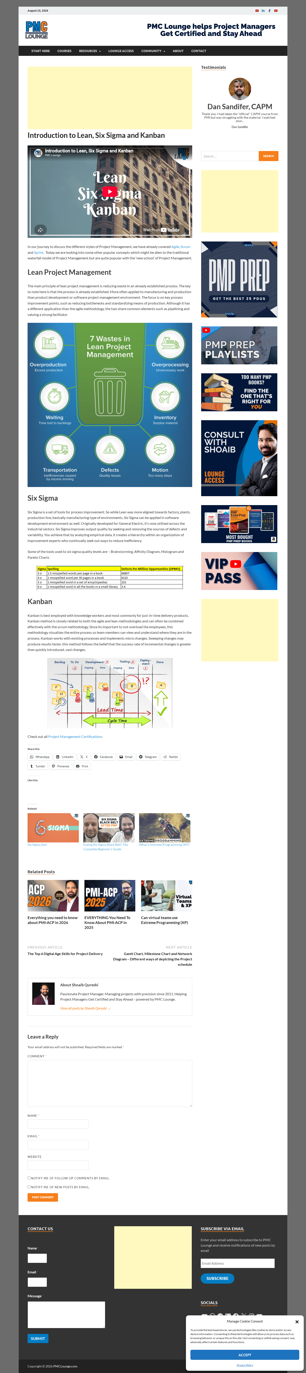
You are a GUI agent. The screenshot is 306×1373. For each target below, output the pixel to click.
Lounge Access (121, 51)
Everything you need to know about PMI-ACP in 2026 (53, 920)
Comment (37, 1056)
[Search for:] (239, 156)
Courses (64, 51)
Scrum (185, 246)
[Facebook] (269, 11)
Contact (198, 51)
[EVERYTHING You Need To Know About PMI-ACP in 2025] (110, 897)
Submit (38, 1338)
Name (33, 1115)
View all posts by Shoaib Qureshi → (85, 1008)
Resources (88, 51)
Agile (175, 246)
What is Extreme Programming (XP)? (164, 844)
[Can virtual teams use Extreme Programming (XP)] (166, 897)
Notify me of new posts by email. (60, 1187)
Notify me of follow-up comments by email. (70, 1178)
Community (151, 51)
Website (35, 1157)
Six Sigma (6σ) (37, 844)
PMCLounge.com (65, 1366)
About (178, 51)
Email (34, 1136)
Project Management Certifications (75, 736)
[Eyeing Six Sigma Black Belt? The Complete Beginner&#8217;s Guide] (109, 827)
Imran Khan (239, 127)
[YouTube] (257, 11)
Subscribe (217, 1278)
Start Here (40, 51)
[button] (297, 1321)
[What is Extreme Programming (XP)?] (164, 827)
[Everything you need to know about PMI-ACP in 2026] (53, 897)
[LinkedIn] (263, 11)
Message (36, 1296)
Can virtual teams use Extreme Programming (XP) (164, 920)
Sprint (38, 252)
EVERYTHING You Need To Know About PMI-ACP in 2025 (107, 922)
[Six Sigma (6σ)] (53, 827)
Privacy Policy (245, 1365)
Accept (245, 1355)
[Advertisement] (110, 98)
